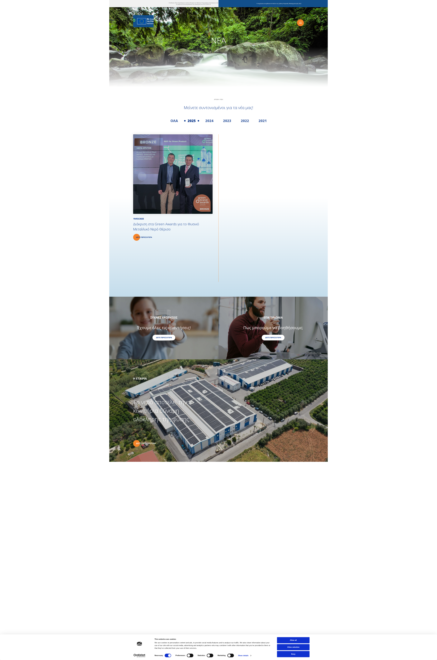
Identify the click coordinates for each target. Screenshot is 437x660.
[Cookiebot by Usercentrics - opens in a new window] (139, 655)
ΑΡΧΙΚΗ (216, 99)
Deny (293, 654)
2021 (263, 121)
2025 (192, 121)
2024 (209, 121)
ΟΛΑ (174, 121)
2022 (245, 121)
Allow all (293, 640)
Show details (243, 655)
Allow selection (293, 647)
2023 (227, 121)
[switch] (190, 655)
